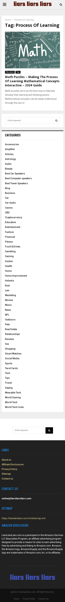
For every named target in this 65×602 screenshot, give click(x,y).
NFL (7, 314)
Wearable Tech (13, 392)
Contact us (7, 478)
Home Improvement (16, 275)
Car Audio (10, 202)
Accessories (12, 144)
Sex (7, 344)
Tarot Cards (11, 368)
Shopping (10, 348)
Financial (10, 237)
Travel (8, 382)
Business (10, 193)
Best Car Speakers (15, 173)
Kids (7, 285)
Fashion (9, 232)
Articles (9, 154)
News (8, 310)
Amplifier (10, 149)
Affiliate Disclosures (13, 464)
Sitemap (6, 473)
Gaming (9, 256)
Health (8, 266)
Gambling (10, 251)
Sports (8, 363)
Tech (7, 373)
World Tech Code (14, 407)
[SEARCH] (56, 120)
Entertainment (12, 227)
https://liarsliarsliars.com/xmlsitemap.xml (23, 518)
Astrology (10, 159)
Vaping (9, 387)
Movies (9, 300)
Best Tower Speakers (16, 183)
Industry (9, 280)
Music (8, 305)
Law (7, 290)
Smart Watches (13, 353)
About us (6, 459)
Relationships (12, 334)
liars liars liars (33, 4)
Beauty (8, 168)
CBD (7, 212)
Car (7, 198)
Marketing (10, 295)
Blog (7, 188)
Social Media (12, 358)
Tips (18, 72)
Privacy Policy (9, 469)
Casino (9, 207)
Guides (9, 261)
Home (8, 271)
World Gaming (13, 397)
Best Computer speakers (18, 178)
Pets (7, 324)
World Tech (11, 402)
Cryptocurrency (13, 217)
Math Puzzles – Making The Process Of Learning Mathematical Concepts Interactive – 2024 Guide (32, 81)
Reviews (9, 339)
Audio (8, 164)
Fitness (9, 241)
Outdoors (10, 319)
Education (10, 72)
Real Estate (11, 329)
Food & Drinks (12, 246)
